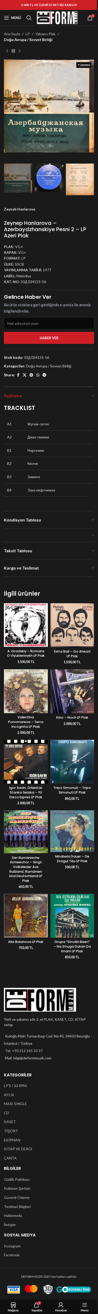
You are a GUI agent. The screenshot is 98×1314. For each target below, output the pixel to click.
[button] (9, 110)
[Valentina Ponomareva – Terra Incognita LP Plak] (26, 691)
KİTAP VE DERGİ (18, 1149)
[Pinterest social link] (31, 375)
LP (28, 34)
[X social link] (24, 375)
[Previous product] (7, 51)
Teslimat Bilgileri (17, 1206)
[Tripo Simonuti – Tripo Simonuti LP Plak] (72, 762)
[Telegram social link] (44, 375)
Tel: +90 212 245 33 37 (24, 1050)
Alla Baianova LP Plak (25, 942)
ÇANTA (10, 1158)
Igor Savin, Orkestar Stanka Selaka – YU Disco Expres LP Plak (25, 792)
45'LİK (9, 1095)
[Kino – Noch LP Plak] (72, 691)
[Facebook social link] (18, 375)
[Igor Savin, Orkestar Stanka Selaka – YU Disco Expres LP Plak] (26, 762)
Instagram (12, 1246)
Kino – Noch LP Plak (72, 717)
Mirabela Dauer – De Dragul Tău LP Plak (72, 858)
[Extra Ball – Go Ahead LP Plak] (72, 625)
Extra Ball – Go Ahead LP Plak (72, 653)
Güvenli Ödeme (17, 1197)
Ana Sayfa (12, 34)
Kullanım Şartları (17, 1188)
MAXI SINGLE (15, 1103)
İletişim (10, 1224)
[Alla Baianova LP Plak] (26, 915)
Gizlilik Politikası (17, 1179)
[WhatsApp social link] (38, 375)
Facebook (12, 1255)
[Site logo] (57, 17)
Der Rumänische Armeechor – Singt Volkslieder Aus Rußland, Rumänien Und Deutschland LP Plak (25, 869)
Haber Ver (49, 338)
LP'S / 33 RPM (15, 1085)
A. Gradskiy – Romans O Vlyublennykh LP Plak (26, 653)
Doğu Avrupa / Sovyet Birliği (28, 39)
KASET (10, 1121)
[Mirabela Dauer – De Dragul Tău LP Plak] (72, 831)
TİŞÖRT (11, 1131)
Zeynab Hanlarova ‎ (20, 209)
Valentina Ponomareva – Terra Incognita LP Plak (25, 722)
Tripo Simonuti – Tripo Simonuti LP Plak (72, 790)
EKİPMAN (12, 1140)
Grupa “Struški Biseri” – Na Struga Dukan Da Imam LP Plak (72, 946)
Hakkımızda (13, 1215)
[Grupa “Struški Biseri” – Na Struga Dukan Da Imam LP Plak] (72, 916)
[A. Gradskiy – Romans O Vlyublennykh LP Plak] (26, 625)
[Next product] (19, 51)
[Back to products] (13, 51)
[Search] (29, 18)
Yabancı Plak (45, 34)
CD (6, 1113)
